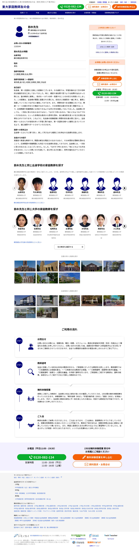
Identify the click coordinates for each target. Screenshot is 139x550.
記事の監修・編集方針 (32, 527)
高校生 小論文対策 (113, 508)
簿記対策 (75, 511)
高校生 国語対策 (41, 508)
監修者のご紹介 (19, 527)
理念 (15, 477)
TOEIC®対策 (83, 511)
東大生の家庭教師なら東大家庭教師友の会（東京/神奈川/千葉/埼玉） (29, 2)
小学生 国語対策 (50, 506)
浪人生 (48, 499)
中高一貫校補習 (20, 493)
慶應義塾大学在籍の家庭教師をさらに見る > (28, 242)
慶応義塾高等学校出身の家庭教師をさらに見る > (29, 203)
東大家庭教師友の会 (16, 6)
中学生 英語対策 (19, 508)
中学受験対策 (19, 487)
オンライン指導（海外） (52, 477)
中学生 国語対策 (118, 506)
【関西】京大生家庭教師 (91, 518)
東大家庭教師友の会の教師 (39, 18)
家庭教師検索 (18, 518)
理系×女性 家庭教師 (57, 520)
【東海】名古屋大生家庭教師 (41, 520)
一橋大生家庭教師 (64, 518)
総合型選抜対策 (40, 499)
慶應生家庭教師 (53, 518)
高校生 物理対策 (75, 508)
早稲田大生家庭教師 (40, 518)
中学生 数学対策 (107, 506)
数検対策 (23, 511)
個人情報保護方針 (52, 527)
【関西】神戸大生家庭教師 (22, 520)
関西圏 (105, 2)
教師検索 (53, 18)
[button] (124, 188)
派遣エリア (29, 477)
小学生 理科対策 (62, 506)
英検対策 (17, 511)
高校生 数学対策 (30, 508)
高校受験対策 (41, 493)
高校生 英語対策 (53, 508)
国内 (121, 2)
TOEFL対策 (91, 511)
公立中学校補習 (31, 493)
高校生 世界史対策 (100, 508)
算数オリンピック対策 (34, 511)
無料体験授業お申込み (126, 6)
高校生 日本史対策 (87, 508)
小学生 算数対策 (39, 506)
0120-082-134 (109, 93)
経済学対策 (59, 511)
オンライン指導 (39, 477)
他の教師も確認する (65, 246)
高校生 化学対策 (64, 508)
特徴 (19, 477)
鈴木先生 (61, 18)
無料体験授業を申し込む (99, 457)
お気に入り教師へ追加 (107, 47)
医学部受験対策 (29, 499)
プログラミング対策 (49, 511)
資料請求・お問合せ (100, 6)
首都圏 (99, 2)
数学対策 (17, 506)
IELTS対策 (99, 511)
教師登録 (133, 2)
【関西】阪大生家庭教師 (108, 518)
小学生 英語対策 (96, 506)
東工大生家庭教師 (77, 518)
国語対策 (23, 506)
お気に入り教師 (28, 518)
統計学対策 (68, 511)
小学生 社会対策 (73, 506)
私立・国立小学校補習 (32, 487)
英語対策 (30, 506)
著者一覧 (43, 527)
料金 (23, 477)
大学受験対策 (19, 499)
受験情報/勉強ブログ (112, 13)
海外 (125, 2)
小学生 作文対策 (84, 506)
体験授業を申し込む (109, 78)
